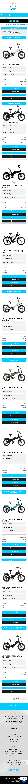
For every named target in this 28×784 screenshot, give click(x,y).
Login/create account (15, 18)
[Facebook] (10, 21)
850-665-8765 (14, 741)
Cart (15, 15)
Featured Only (23, 34)
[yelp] (17, 21)
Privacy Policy (8, 705)
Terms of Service (18, 705)
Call (10, 15)
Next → (24, 698)
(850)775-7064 (14, 734)
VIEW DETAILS (15, 98)
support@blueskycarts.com (14, 736)
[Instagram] (14, 21)
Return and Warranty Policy (14, 707)
